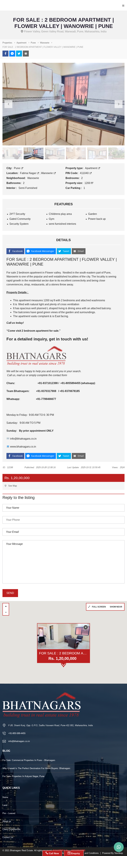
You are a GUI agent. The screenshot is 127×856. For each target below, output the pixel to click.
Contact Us (7, 837)
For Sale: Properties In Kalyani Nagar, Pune (23, 776)
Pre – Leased (8, 813)
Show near (116, 607)
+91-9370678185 (70, 391)
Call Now (53, 853)
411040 (84, 173)
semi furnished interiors (62, 223)
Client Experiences (11, 829)
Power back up (97, 218)
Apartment (91, 168)
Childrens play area (60, 214)
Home (5, 797)
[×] (119, 847)
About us (6, 821)
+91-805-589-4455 (16, 733)
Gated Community (20, 218)
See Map (12, 486)
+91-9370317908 (46, 391)
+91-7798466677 (46, 399)
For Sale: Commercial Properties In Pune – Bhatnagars (28, 760)
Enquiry (75, 853)
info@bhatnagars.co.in (23, 438)
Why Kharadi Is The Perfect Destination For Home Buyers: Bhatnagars (36, 768)
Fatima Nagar (28, 173)
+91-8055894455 (70, 383)
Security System (18, 223)
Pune (17, 168)
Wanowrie (47, 173)
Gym (51, 218)
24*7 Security (17, 214)
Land (4, 805)
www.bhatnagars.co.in (22, 446)
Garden (92, 214)
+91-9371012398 (47, 383)
